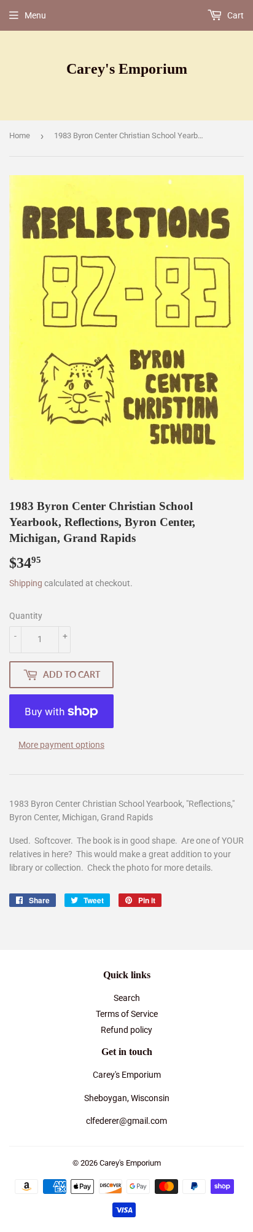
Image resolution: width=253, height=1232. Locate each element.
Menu (35, 15)
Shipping (25, 583)
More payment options (61, 745)
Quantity (25, 616)
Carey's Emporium (126, 68)
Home (19, 135)
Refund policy (126, 1030)
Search (127, 998)
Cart (234, 15)
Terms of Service (127, 1014)
